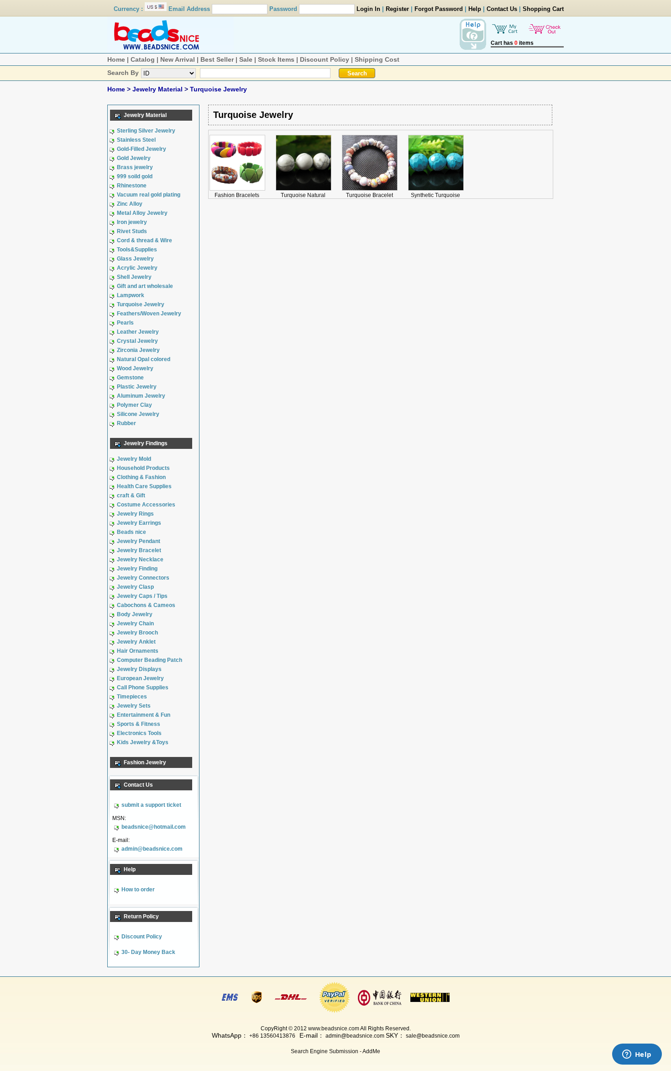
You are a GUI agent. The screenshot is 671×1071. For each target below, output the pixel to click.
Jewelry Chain (135, 623)
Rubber (126, 423)
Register (397, 8)
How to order (138, 889)
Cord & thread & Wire (144, 240)
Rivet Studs (132, 231)
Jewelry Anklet (136, 642)
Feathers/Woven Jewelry (149, 313)
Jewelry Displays (139, 669)
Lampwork (130, 295)
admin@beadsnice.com (152, 849)
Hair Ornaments (137, 651)
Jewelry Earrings (139, 523)
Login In (368, 8)
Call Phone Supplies (142, 687)
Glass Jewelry (135, 259)
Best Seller (217, 59)
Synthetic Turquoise (435, 195)
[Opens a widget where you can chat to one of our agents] (637, 1055)
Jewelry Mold (134, 459)
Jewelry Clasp (135, 587)
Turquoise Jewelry (218, 89)
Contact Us (502, 8)
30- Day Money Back (148, 952)
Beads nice (131, 532)
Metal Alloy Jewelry (142, 213)
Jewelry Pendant (138, 541)
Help (474, 8)
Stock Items (276, 59)
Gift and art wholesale (145, 286)
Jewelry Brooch (137, 632)
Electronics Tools (139, 733)
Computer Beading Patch (149, 660)
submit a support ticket (151, 805)
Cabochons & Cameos (146, 605)
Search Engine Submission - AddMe (335, 1051)
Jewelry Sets (134, 706)
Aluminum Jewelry (141, 396)
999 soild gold (134, 176)
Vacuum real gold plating (148, 195)
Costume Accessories (146, 504)
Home (116, 59)
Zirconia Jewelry (138, 350)
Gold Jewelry (134, 158)
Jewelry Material (158, 89)
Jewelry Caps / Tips (142, 596)
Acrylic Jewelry (137, 268)
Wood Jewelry (135, 368)
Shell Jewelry (134, 277)
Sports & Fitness (138, 724)
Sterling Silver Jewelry (146, 131)
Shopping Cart (543, 8)
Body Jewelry (134, 614)
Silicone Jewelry (138, 414)
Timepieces (132, 696)
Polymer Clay (134, 405)
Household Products (143, 468)
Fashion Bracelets (237, 195)
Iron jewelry (132, 222)
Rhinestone (132, 185)
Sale (245, 59)
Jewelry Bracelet (139, 550)
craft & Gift (131, 495)
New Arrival (177, 59)
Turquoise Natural (303, 195)
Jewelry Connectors (143, 578)
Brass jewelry (135, 167)
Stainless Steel (136, 140)
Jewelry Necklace (140, 559)
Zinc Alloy (129, 204)
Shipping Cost (377, 59)
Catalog (143, 59)
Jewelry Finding (137, 568)
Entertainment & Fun (143, 715)
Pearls (125, 323)
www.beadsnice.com (333, 1028)
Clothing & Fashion (141, 477)
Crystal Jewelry (137, 341)
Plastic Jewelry (137, 387)
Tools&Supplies (137, 249)
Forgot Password (438, 8)
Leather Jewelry (138, 332)
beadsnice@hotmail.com (153, 827)
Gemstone (130, 377)
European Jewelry (140, 678)
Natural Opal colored (143, 359)
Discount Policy (324, 59)
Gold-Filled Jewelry (141, 149)
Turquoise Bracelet (369, 195)
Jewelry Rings (135, 514)
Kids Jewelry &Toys (142, 742)
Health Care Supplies (144, 486)
